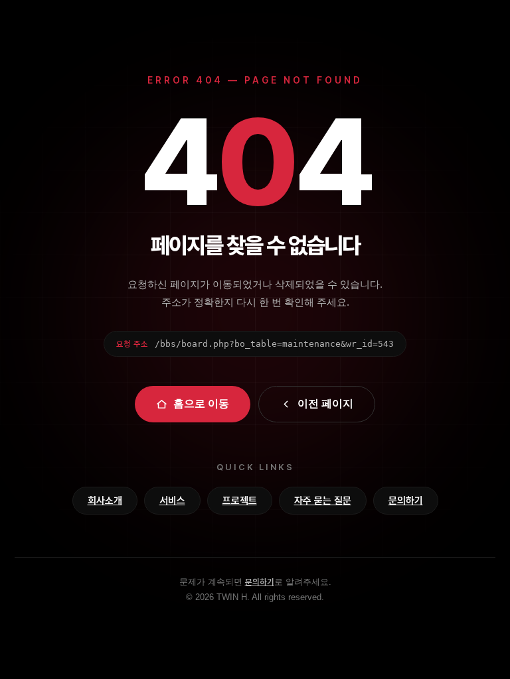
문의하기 (405, 501)
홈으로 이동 (201, 403)
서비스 (172, 501)
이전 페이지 (325, 403)
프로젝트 (239, 501)
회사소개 (105, 501)
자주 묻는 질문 (322, 501)
